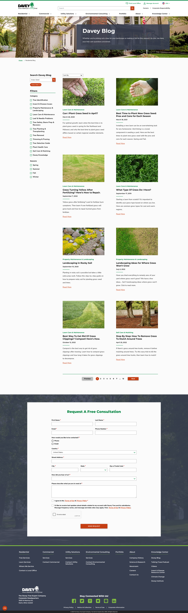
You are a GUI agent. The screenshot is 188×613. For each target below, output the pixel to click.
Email (54, 429)
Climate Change (157, 577)
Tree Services (24, 558)
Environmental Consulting (98, 552)
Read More (67, 137)
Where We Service (26, 566)
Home (21, 60)
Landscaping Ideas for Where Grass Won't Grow (136, 264)
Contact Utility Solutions (71, 563)
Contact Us (134, 575)
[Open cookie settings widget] (4, 608)
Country (55, 449)
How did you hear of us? (61, 475)
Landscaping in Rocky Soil (77, 263)
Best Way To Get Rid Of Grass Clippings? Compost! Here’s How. (81, 337)
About (132, 552)
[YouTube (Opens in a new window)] (106, 601)
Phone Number (101, 429)
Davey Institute (157, 581)
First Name (56, 420)
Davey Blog (155, 558)
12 (123, 379)
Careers (146, 8)
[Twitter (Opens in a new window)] (82, 601)
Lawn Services (25, 562)
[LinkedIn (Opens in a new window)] (114, 601)
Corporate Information (116, 607)
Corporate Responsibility (161, 8)
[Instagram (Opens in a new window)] (98, 601)
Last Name (99, 420)
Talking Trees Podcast (160, 562)
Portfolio (122, 14)
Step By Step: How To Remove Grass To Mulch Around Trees (136, 337)
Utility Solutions (73, 552)
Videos (154, 566)
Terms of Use (69, 501)
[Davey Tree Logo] (32, 589)
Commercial (48, 552)
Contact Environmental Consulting (95, 563)
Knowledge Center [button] (160, 14)
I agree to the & (71, 501)
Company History (137, 558)
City (54, 466)
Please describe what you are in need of (67, 484)
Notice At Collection (84, 607)
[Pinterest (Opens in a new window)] (90, 601)
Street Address (58, 457)
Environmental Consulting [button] (97, 14)
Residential (24, 552)
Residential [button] (23, 14)
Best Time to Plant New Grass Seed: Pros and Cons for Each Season (136, 114)
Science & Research (137, 562)
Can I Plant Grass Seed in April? (80, 113)
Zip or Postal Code (117, 466)
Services (46, 558)
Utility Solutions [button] (67, 14)
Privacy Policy (81, 501)
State (83, 466)
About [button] (138, 14)
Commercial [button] (44, 14)
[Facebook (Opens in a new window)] (74, 601)
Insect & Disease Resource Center (158, 571)
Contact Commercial (51, 562)
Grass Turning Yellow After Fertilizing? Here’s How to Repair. (81, 191)
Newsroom (134, 566)
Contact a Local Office (28, 570)
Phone (56, 441)
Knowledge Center (159, 552)
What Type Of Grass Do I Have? (133, 190)
